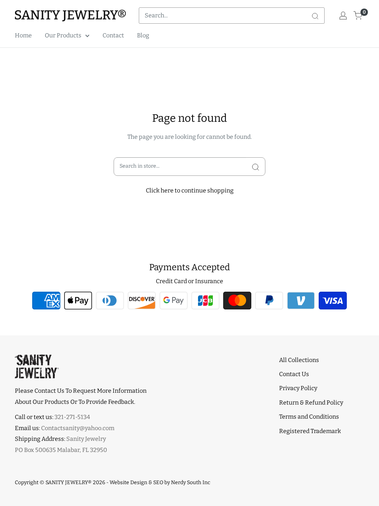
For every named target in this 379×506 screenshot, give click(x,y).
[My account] (343, 15)
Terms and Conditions (309, 416)
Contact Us (294, 374)
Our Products (63, 35)
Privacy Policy (298, 388)
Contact (113, 35)
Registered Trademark (310, 431)
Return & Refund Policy (311, 402)
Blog (143, 35)
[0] (358, 15)
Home (23, 35)
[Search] (315, 15)
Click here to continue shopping (190, 190)
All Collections (299, 359)
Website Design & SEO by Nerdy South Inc (160, 482)
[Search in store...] (255, 166)
